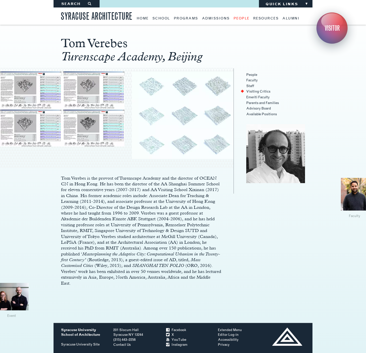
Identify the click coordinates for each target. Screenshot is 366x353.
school (161, 18)
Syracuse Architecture (96, 15)
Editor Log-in (228, 335)
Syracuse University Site (80, 344)
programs (186, 18)
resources (266, 18)
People (251, 75)
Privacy (224, 345)
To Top (287, 337)
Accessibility (228, 340)
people (241, 18)
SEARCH (76, 4)
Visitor (332, 28)
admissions (216, 18)
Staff (250, 86)
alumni (290, 18)
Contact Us (122, 345)
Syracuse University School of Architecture (80, 332)
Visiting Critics (258, 91)
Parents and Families (262, 103)
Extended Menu (230, 330)
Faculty (252, 80)
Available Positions (261, 114)
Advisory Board (258, 108)
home (143, 18)
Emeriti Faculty (258, 97)
